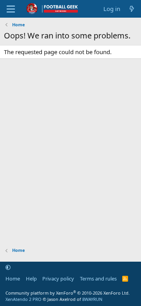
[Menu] (11, 9)
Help (31, 278)
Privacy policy (58, 278)
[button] (8, 267)
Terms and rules (98, 278)
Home (12, 278)
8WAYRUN (92, 299)
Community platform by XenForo (67, 293)
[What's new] (131, 9)
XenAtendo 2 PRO (23, 299)
